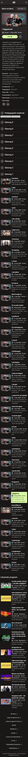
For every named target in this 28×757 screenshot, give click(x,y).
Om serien (20, 8)
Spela (9, 36)
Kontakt (13, 733)
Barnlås (14, 725)
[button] (14, 122)
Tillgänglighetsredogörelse (13, 744)
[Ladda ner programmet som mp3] (8, 104)
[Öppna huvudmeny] (2, 2)
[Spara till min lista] (20, 36)
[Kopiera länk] (3, 104)
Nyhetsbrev (13, 729)
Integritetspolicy (13, 748)
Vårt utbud (13, 713)
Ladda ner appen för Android (13, 721)
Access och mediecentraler (13, 736)
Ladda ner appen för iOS (13, 717)
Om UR (13, 740)
